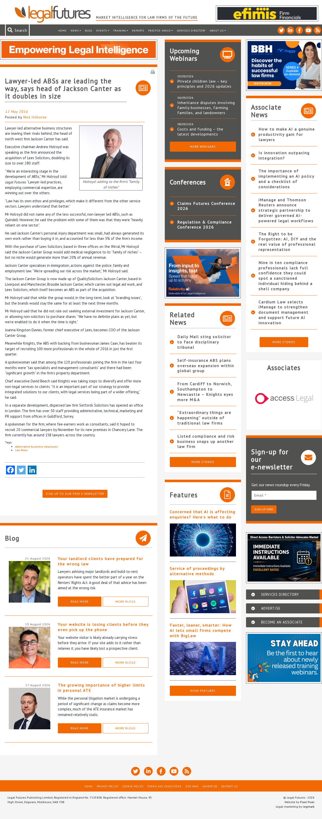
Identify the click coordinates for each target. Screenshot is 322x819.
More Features (202, 691)
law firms (21, 450)
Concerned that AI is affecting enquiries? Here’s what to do (202, 514)
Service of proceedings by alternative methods (197, 571)
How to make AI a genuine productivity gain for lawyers (287, 134)
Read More (80, 601)
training (119, 30)
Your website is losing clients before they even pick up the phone (103, 627)
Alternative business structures (36, 446)
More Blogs (125, 601)
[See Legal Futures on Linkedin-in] (290, 30)
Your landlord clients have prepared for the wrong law (100, 561)
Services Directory (191, 30)
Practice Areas (159, 30)
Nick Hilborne (35, 117)
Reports (138, 30)
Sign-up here (263, 509)
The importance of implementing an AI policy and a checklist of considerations (286, 178)
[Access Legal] (284, 398)
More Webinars (203, 146)
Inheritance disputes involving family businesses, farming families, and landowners (206, 107)
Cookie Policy (133, 786)
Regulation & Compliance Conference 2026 (204, 224)
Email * (260, 495)
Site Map (191, 786)
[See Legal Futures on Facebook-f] (299, 30)
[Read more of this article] (203, 539)
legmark (308, 806)
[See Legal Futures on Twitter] (281, 30)
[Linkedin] (32, 470)
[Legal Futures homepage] (55, 14)
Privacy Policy (107, 786)
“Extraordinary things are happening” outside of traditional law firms (204, 417)
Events (101, 30)
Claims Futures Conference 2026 (206, 206)
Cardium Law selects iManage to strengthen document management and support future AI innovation (284, 312)
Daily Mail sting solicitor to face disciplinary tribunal (204, 342)
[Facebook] (10, 470)
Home (62, 30)
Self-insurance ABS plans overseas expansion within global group (205, 365)
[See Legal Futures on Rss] (317, 30)
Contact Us (229, 786)
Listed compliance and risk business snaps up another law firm (206, 441)
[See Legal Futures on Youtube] (308, 30)
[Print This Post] (153, 71)
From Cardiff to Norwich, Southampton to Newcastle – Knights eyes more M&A (205, 391)
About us (217, 30)
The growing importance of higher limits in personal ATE (101, 687)
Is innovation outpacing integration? (284, 155)
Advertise (210, 786)
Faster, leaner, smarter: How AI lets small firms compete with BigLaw (201, 630)
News (75, 30)
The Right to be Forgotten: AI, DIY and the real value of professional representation (287, 241)
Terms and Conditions (164, 786)
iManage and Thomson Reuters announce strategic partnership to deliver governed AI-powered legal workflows (286, 210)
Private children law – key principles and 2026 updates (204, 84)
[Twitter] (21, 470)
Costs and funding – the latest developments (200, 131)
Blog (88, 30)
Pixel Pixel (307, 802)
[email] (284, 495)
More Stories (202, 462)
